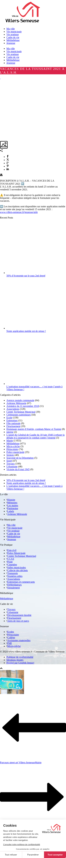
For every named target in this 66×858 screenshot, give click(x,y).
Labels (10, 511)
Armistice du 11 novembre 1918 (22, 406)
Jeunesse (10, 63)
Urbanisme (11, 466)
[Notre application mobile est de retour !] (35, 328)
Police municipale (15, 452)
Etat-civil (11, 550)
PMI (9, 643)
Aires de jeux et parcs (18, 621)
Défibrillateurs (14, 584)
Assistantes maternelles (18, 640)
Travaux (10, 463)
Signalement (13, 587)
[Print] (1, 175)
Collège (11, 637)
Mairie (9, 440)
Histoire (11, 499)
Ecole (9, 417)
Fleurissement (13, 426)
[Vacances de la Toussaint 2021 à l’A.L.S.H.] (0, 77)
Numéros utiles (14, 576)
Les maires (12, 505)
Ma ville (10, 48)
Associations (12, 409)
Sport (9, 460)
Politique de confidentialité (19, 657)
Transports (12, 573)
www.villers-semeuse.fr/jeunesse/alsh (19, 212)
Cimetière (12, 564)
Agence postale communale (20, 400)
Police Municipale (16, 553)
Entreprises (12, 420)
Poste (10, 561)
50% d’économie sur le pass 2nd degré (25, 275)
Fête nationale (13, 423)
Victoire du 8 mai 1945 (18, 469)
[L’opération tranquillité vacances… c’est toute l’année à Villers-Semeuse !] (35, 383)
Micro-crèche (13, 446)
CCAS (10, 559)
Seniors (10, 455)
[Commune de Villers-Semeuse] (22, 23)
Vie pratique (12, 54)
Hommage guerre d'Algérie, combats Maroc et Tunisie (33, 429)
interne (9, 432)
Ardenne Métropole (16, 403)
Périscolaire (12, 449)
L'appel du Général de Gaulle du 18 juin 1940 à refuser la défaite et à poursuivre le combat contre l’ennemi (35, 436)
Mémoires (12, 502)
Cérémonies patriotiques (18, 414)
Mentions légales (14, 660)
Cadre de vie (12, 57)
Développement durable (19, 615)
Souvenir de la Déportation (20, 457)
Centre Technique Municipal (20, 411)
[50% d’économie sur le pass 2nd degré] (35, 272)
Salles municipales (16, 567)
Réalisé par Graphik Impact (20, 662)
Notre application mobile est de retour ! (26, 331)
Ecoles (10, 631)
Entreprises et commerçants (21, 582)
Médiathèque (13, 60)
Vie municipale (14, 51)
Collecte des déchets (17, 570)
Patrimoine (12, 508)
